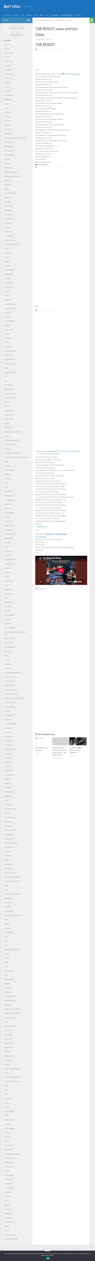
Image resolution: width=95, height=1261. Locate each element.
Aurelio (7, 104)
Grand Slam (8, 521)
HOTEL (7, 577)
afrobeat (7, 65)
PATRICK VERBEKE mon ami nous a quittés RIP (75, 750)
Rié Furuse (8, 1005)
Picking (7, 924)
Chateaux (8, 278)
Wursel (7, 1230)
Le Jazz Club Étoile (10, 702)
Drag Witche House (11, 393)
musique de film (10, 834)
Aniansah (8, 82)
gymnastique (9, 538)
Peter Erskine (9, 911)
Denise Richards (10, 359)
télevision (8, 1137)
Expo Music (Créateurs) (12, 440)
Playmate (8, 928)
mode (7, 800)
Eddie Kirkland (9, 419)
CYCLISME (8, 338)
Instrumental (9, 589)
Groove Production (10, 534)
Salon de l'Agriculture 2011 (13, 1069)
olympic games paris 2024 (12, 881)
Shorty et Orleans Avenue (12, 1077)
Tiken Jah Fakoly (10, 1167)
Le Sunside (8, 728)
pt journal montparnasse (12, 949)
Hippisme (8, 572)
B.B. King (7, 121)
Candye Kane (9, 232)
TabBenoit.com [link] (75, 74)
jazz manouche (9, 615)
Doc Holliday (8, 385)
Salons (7, 1073)
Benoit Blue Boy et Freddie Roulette (15, 138)
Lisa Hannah (8, 753)
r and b (7, 958)
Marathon (8, 783)
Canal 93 (7, 227)
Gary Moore (8, 491)
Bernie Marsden (10, 155)
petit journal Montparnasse (13, 915)
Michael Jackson (9, 792)
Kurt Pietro (8, 664)
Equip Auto (8, 427)
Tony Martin (8, 1184)
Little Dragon (9, 762)
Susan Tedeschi (9, 1128)
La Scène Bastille (10, 685)
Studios (7, 1115)
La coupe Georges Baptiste (13, 672)
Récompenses (9, 979)
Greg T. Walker (9, 525)
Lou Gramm (8, 766)
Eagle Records (9, 410)
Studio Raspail (9, 1111)
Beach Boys (8, 134)
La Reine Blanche (10, 681)
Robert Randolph (10, 1017)
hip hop (7, 568)
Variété (7, 1205)
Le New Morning (10, 707)
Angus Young (9, 78)
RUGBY (7, 1064)
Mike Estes (8, 796)
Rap (6, 975)
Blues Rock (54, 15)
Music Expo (8, 822)
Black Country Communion (13, 176)
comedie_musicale (10, 308)
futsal (7, 487)
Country (7, 325)
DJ (6, 381)
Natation (7, 851)
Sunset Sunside (9, 1120)
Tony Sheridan (9, 1188)
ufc (6, 1201)
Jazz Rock (8, 619)
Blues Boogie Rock (66, 15)
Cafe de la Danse (10, 219)
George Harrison (10, 500)
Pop (6, 937)
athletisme (8, 99)
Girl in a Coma (9, 504)
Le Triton (7, 732)
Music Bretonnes (10, 817)
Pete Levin (8, 907)
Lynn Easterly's (9, 775)
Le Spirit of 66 (9, 715)
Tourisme (8, 1192)
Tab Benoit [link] (49, 534)
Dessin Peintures (10, 364)
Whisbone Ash (9, 1213)
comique (7, 312)
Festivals (7, 449)
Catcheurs (8, 253)
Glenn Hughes (9, 513)
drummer (8, 402)
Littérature (8, 758)
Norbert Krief (9, 868)
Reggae (7, 983)
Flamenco (8, 466)
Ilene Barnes (9, 581)
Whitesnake (8, 1218)
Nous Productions (10, 873)
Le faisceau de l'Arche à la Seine (14, 698)
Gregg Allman (9, 530)
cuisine (7, 334)
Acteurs (7, 57)
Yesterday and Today (11, 1239)
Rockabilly (8, 1052)
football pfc (8, 479)
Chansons (8, 266)
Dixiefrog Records (10, 372)
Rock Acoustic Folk (10, 1026)
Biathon (7, 163)
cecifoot (7, 261)
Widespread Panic (10, 1222)
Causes (7, 257)
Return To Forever (10, 1000)
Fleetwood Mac (9, 470)
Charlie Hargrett (9, 270)
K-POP (7, 660)
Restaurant (8, 992)
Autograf (7, 112)
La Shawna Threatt (10, 690)
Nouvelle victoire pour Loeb (13, 877)
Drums (7, 406)
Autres (7, 117)
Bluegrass (8, 185)
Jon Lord (7, 651)
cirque (7, 295)
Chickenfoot (8, 283)
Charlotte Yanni (9, 274)
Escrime (7, 436)
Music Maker (9, 826)
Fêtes (7, 462)
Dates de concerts (10, 351)
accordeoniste (9, 53)
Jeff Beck (7, 623)
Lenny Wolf (8, 741)
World (7, 1226)
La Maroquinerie (10, 677)
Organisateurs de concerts (13, 894)
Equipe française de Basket (13, 432)
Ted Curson (8, 1132)
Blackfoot (8, 180)
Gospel (7, 517)
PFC (6, 920)
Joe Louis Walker (10, 628)
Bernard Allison (9, 146)
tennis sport (8, 1150)
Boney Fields (9, 206)
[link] (49, 451)
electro (7, 423)
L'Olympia (8, 668)
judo (6, 655)
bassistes (8, 129)
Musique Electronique (11, 843)
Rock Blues (8, 1030)
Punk (6, 954)
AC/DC (7, 48)
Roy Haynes (8, 1060)
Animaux (7, 87)
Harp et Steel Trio (10, 559)
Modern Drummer (10, 809)
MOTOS (7, 813)
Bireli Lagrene (9, 168)
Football (7, 474)
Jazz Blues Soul (9, 602)
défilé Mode (8, 355)
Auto (6, 108)
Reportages (8, 988)
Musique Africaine (10, 830)
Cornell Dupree (9, 321)
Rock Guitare (9, 1035)
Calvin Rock (8, 223)
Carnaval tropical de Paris (12, 244)
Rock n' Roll (8, 1039)
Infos (22, 15)
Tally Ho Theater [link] (61, 534)
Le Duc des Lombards (11, 694)
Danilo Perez (9, 347)
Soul (6, 1090)
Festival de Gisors (10, 444)
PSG (6, 945)
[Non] (93, 1256)
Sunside (7, 1124)
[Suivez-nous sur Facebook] (28, 20)
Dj (6, 376)
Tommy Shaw (9, 1179)
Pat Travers (8, 902)
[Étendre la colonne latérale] (91, 20)
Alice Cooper (9, 74)
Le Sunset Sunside (10, 724)
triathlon (7, 1196)
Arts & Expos (8, 15)
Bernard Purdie (9, 151)
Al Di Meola (8, 70)
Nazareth (8, 856)
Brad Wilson (8, 210)
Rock (47, 15)
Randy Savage (9, 971)
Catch (7, 249)
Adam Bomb (9, 61)
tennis (7, 1141)
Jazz (36, 15)
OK (48, 1258)
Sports (16, 15)
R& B (6, 962)
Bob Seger (8, 202)
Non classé (8, 864)
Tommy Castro (9, 1175)
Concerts (29, 15)
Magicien (8, 779)
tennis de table (9, 1145)
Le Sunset (8, 719)
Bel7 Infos (12, 6)
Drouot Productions (11, 398)
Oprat (7, 890)
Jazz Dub (7, 611)
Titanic (7, 1171)
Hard (6, 547)
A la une (7, 44)
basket (7, 125)
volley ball (8, 1209)
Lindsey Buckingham (11, 749)
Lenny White (9, 736)
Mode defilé (8, 805)
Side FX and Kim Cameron (12, 1081)
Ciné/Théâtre (9, 287)
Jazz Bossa (8, 606)
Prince (7, 941)
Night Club (8, 860)
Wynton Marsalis (10, 1235)
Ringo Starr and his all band (13, 1009)
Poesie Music (9, 932)
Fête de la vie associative (12, 453)
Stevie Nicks (8, 1098)
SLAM (7, 1086)
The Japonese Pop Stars (12, 1154)
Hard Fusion (8, 551)
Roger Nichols (9, 1056)
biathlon (7, 159)
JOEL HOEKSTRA (10, 638)
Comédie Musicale (10, 304)
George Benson (9, 496)
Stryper (7, 1107)
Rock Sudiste (9, 1047)
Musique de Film (10, 839)
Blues (41, 15)
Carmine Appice (9, 240)
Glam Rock (8, 508)
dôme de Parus (9, 389)
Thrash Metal (9, 1162)
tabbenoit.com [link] (46, 162)
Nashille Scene (9, 847)
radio (6, 966)
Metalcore (8, 787)
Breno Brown (9, 214)
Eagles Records (9, 415)
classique (8, 300)
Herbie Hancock (9, 564)
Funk (6, 483)
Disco (7, 368)
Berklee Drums (9, 142)
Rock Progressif (9, 1043)
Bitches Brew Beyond (11, 172)
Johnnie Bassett (9, 647)
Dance (7, 342)
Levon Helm (8, 745)
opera (7, 885)
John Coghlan (9, 643)
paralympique (9, 898)
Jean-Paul (41, 39)
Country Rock (9, 329)
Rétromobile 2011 (10, 996)
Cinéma (7, 291)
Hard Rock (78, 15)
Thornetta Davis (10, 1158)
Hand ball (8, 542)
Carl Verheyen (9, 236)
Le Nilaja (7, 711)
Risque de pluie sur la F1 (12, 1013)
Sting (6, 1103)
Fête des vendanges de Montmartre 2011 (17, 457)
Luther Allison (9, 770)
